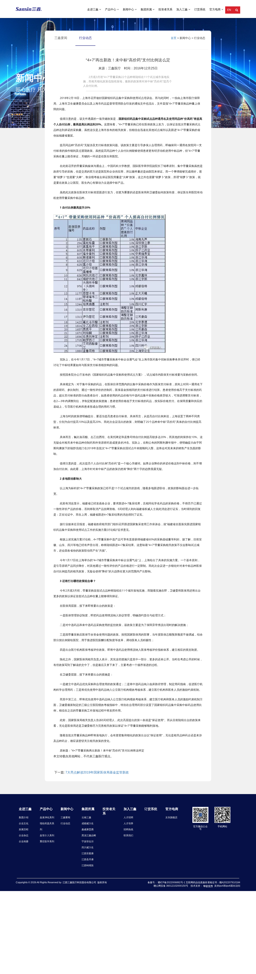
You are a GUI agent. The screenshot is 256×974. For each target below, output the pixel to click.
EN (229, 9)
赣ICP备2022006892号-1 (172, 882)
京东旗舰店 (171, 817)
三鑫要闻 (65, 817)
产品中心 (111, 9)
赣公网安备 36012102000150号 (171, 885)
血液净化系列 (47, 817)
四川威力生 (88, 847)
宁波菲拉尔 (88, 841)
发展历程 (23, 829)
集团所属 (147, 9)
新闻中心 (129, 9)
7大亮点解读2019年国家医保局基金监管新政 (97, 772)
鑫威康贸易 (88, 829)
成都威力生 (88, 823)
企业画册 (23, 841)
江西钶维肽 (88, 865)
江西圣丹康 (88, 859)
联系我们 (128, 835)
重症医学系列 (47, 841)
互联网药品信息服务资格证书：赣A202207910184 (213, 882)
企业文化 (23, 823)
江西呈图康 (88, 853)
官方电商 (215, 9)
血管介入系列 (47, 835)
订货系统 (199, 9)
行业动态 (85, 38)
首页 (173, 38)
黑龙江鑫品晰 (89, 835)
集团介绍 (23, 817)
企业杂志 (23, 835)
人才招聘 (128, 817)
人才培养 (128, 823)
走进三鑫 (93, 9)
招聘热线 (128, 829)
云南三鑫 (86, 817)
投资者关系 (165, 9)
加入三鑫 (182, 9)
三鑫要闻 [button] (60, 38)
